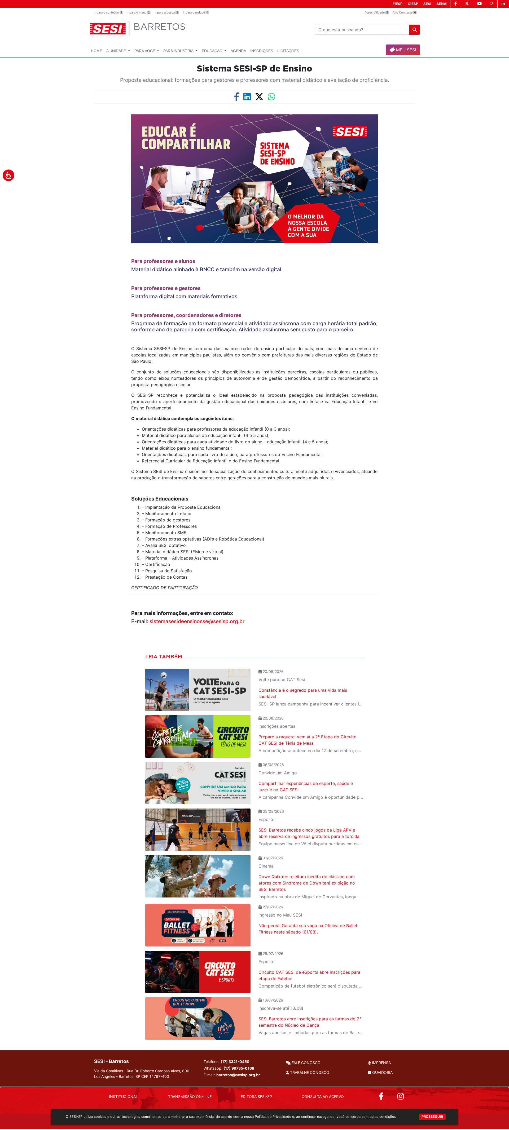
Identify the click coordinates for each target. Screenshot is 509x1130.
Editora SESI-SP (256, 1096)
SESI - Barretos (111, 1061)
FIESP (397, 4)
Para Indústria (178, 51)
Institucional (123, 1096)
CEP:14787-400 (155, 1076)
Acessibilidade (376, 12)
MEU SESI (405, 49)
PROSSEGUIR (432, 1117)
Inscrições (261, 51)
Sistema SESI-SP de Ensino (254, 69)
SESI (427, 4)
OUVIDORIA (382, 1072)
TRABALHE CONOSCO (309, 1072)
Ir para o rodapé (195, 12)
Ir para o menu (138, 12)
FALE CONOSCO (306, 1062)
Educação (212, 51)
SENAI (442, 4)
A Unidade (116, 51)
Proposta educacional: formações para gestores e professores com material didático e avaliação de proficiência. (254, 80)
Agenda (238, 51)
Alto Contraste (404, 12)
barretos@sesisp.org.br (238, 1075)
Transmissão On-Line (190, 1096)
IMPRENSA (381, 1062)
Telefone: (226, 1061)
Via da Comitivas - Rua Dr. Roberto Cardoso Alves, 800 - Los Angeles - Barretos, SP (143, 1074)
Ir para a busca (166, 12)
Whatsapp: (229, 1068)
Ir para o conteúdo (108, 12)
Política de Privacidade (273, 1117)
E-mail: (232, 1075)
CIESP (413, 4)
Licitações (288, 51)
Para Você (145, 51)
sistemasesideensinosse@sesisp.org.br (197, 621)
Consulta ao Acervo (323, 1096)
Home (96, 51)
